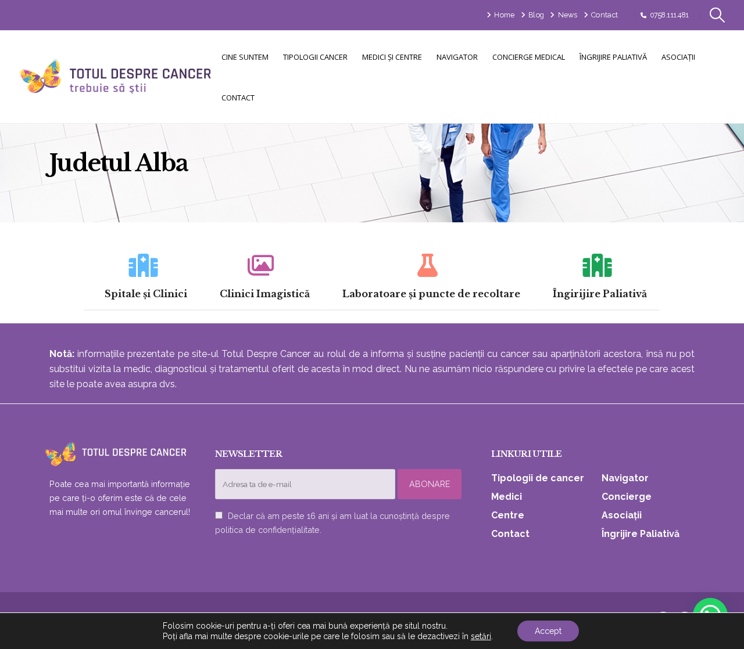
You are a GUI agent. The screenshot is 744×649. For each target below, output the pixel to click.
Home (504, 14)
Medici (506, 496)
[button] (718, 15)
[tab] (142, 277)
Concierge (627, 496)
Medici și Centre (392, 57)
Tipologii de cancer (537, 478)
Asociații (678, 57)
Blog (536, 14)
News (568, 14)
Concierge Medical (528, 57)
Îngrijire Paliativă (613, 57)
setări (481, 636)
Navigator (457, 57)
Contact (604, 14)
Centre (507, 515)
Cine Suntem (245, 57)
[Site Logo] (115, 77)
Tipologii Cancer (315, 57)
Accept (548, 631)
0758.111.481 (669, 14)
